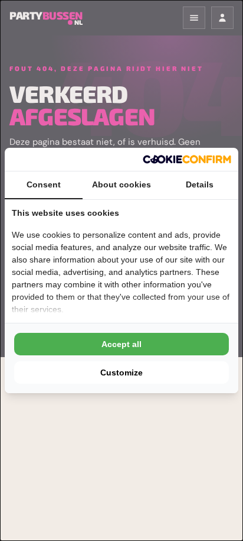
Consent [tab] (44, 184)
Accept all (121, 344)
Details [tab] (200, 184)
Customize (121, 372)
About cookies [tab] (121, 184)
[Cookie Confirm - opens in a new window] (187, 159)
